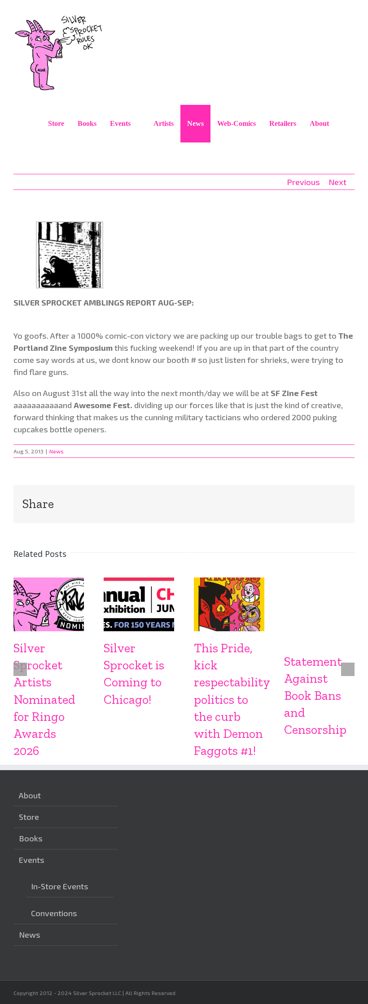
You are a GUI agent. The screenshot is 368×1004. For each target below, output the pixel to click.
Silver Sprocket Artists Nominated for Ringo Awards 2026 (44, 699)
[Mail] (176, 951)
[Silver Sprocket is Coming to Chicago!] (139, 582)
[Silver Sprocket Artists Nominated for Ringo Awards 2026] (48, 582)
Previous (303, 182)
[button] (345, 123)
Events (31, 860)
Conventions (54, 913)
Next (337, 182)
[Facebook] (149, 951)
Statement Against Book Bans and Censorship (315, 695)
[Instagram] (135, 951)
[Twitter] (162, 951)
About (30, 795)
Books (31, 838)
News (56, 451)
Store (29, 817)
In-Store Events (59, 886)
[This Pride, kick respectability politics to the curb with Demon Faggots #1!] (229, 582)
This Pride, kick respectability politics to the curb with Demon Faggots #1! (232, 699)
